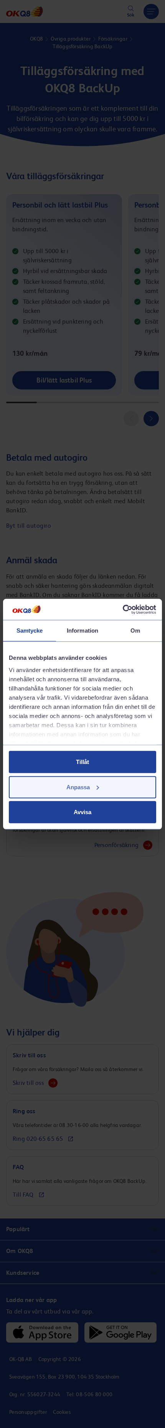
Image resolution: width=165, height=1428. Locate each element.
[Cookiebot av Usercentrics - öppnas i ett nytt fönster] (122, 609)
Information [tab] (82, 630)
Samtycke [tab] (29, 630)
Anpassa (78, 787)
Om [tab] (135, 630)
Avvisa (82, 812)
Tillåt (82, 762)
